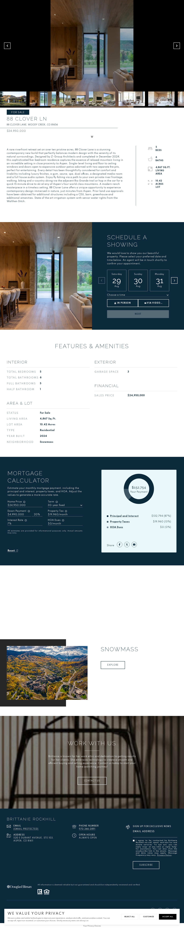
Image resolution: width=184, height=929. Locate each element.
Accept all (167, 917)
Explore (113, 665)
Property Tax (56, 511)
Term (51, 502)
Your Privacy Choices (92, 926)
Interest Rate (15, 520)
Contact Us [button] (92, 781)
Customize (148, 917)
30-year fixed (56, 505)
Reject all (129, 917)
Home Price (15, 502)
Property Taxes (120, 522)
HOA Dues (54, 520)
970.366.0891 (87, 829)
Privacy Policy (164, 855)
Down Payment (17, 511)
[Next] (174, 280)
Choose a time (116, 295)
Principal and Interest (124, 516)
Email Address (144, 831)
